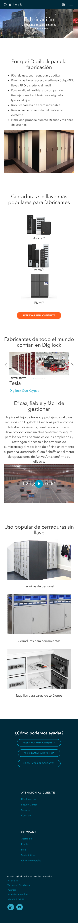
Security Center (29, 804)
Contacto (26, 815)
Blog (23, 849)
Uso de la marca (15, 899)
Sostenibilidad (28, 855)
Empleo (25, 844)
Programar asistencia (39, 753)
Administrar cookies (17, 894)
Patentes (11, 889)
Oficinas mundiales (31, 860)
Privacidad (12, 880)
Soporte (25, 810)
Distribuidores (28, 799)
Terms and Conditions (18, 885)
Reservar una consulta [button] (39, 315)
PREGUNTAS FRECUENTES (39, 763)
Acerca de (26, 838)
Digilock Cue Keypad (24, 391)
